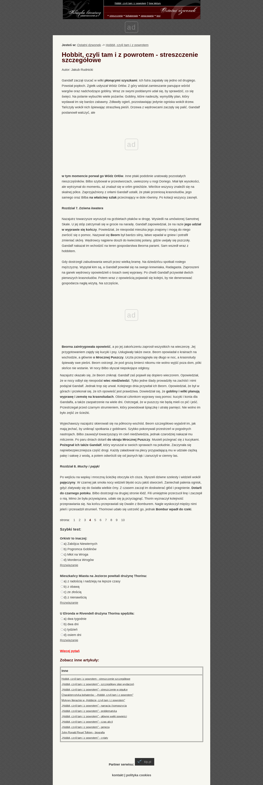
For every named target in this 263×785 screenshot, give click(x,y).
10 (123, 520)
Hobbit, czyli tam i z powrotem (130, 3)
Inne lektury (155, 3)
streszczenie (116, 15)
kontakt (117, 775)
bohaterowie (132, 15)
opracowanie (147, 15)
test (158, 15)
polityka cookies (138, 775)
